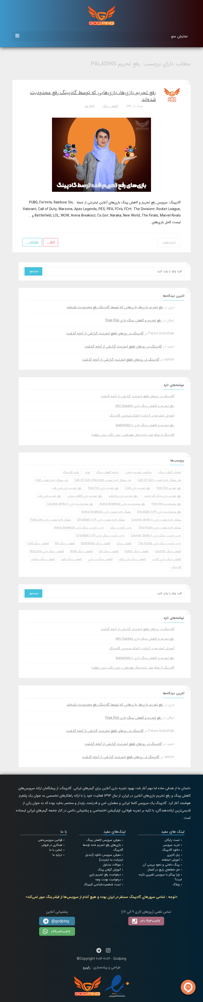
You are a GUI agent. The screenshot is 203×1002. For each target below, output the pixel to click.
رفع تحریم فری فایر (49, 496)
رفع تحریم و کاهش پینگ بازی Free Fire (133, 320)
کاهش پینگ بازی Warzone (47, 551)
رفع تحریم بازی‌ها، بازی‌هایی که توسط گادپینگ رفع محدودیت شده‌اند (93, 96)
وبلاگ (176, 884)
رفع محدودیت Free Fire (166, 503)
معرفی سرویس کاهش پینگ (104, 840)
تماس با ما (55, 850)
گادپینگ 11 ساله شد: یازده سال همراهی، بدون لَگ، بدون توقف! (133, 434)
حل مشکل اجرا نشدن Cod (51, 480)
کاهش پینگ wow (81, 551)
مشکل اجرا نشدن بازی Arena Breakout (106, 511)
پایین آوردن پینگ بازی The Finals (159, 543)
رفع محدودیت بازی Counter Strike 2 (70, 503)
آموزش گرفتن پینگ (169, 472)
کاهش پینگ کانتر (71, 559)
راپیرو (86, 967)
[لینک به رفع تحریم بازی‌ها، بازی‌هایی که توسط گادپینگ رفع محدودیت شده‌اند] (101, 154)
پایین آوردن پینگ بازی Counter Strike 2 (156, 535)
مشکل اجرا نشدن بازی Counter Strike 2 (156, 519)
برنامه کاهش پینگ (107, 472)
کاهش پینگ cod (38, 543)
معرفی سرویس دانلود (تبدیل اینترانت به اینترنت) (104, 857)
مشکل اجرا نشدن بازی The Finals (159, 527)
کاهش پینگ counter (168, 551)
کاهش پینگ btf (65, 543)
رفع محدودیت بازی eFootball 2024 (159, 511)
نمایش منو (179, 36)
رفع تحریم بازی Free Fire (103, 488)
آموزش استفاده (171, 859)
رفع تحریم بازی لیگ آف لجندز (162, 496)
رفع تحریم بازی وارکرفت (123, 496)
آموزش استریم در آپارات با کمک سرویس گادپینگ (141, 415)
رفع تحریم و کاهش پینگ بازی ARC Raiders (144, 406)
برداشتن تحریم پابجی (138, 472)
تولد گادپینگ (71, 472)
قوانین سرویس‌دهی (50, 840)
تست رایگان (172, 840)
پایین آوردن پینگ (121, 527)
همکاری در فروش (51, 845)
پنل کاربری (173, 854)
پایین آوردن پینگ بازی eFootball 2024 (100, 535)
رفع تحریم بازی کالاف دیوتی (84, 496)
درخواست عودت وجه (108, 879)
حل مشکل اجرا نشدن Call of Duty (159, 480)
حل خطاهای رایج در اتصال (163, 869)
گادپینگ (176, 567)
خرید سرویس (171, 845)
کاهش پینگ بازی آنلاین (166, 559)
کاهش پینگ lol (109, 551)
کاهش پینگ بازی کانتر (132, 559)
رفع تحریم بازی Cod (137, 488)
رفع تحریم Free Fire (168, 488)
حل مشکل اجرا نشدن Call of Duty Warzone (102, 480)
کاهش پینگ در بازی (100, 559)
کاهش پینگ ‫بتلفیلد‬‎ (43, 559)
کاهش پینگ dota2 (137, 551)
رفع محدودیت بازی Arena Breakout (122, 503)
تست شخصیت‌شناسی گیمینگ (102, 884)
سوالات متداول (112, 864)
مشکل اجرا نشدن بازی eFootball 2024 (101, 519)
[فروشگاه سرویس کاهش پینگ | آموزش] (101, 15)
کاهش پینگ (110, 106)
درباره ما (57, 854)
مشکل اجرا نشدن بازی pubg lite (50, 519)
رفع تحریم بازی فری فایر (67, 488)
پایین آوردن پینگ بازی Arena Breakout (79, 527)
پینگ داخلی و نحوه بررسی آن (161, 864)
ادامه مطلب (169, 242)
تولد (87, 472)
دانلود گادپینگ (171, 850)
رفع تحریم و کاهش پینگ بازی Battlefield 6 (145, 425)
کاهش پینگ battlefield (95, 543)
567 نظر (90, 106)
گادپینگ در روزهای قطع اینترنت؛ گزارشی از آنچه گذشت (105, 333)
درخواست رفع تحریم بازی (105, 874)
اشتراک (33, 242)
